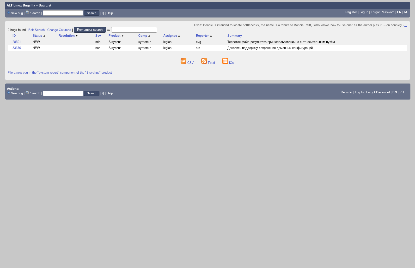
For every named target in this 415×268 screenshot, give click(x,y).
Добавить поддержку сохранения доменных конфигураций (270, 48)
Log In (364, 12)
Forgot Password (382, 12)
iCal (231, 63)
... (405, 25)
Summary (234, 35)
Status (39, 35)
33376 (16, 48)
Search (35, 13)
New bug (17, 13)
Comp (144, 35)
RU (406, 12)
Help (110, 13)
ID (14, 35)
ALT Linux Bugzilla (21, 5)
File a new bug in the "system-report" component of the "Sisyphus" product (60, 72)
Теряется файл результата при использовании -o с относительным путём (281, 42)
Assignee (172, 35)
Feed (211, 63)
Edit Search (36, 29)
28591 (16, 42)
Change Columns (59, 29)
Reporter (204, 35)
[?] (102, 13)
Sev (98, 35)
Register (351, 12)
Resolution (69, 35)
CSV (190, 63)
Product (116, 35)
